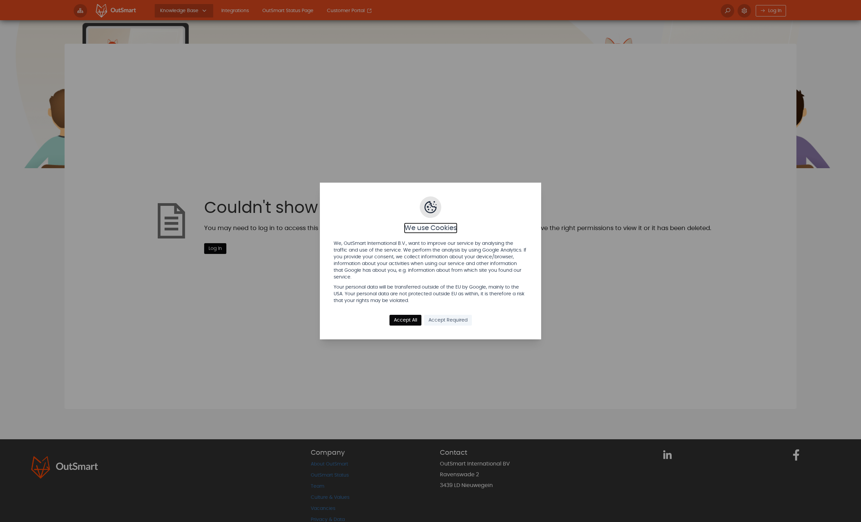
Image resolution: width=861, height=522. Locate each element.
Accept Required (447, 320)
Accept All (405, 320)
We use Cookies (431, 228)
